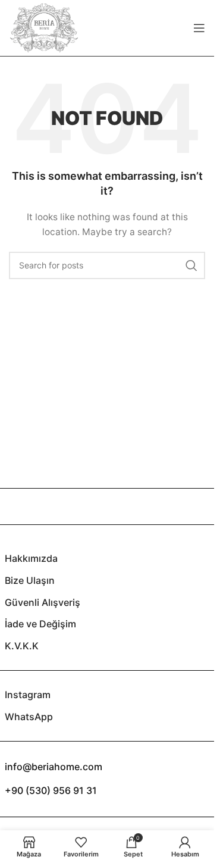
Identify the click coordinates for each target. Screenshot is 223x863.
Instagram (28, 695)
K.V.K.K (22, 646)
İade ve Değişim (40, 624)
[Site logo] (44, 27)
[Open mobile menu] (199, 28)
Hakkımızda (31, 558)
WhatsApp (29, 717)
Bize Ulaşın (30, 580)
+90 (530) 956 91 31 (51, 790)
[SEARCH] (191, 265)
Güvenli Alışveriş (42, 602)
